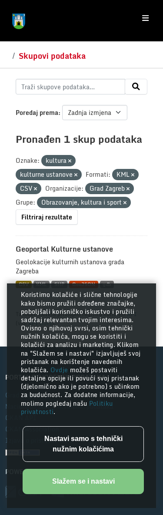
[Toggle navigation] (145, 18)
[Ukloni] (69, 161)
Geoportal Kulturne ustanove (64, 249)
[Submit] (136, 86)
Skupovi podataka (52, 56)
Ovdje (60, 370)
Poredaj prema (37, 113)
